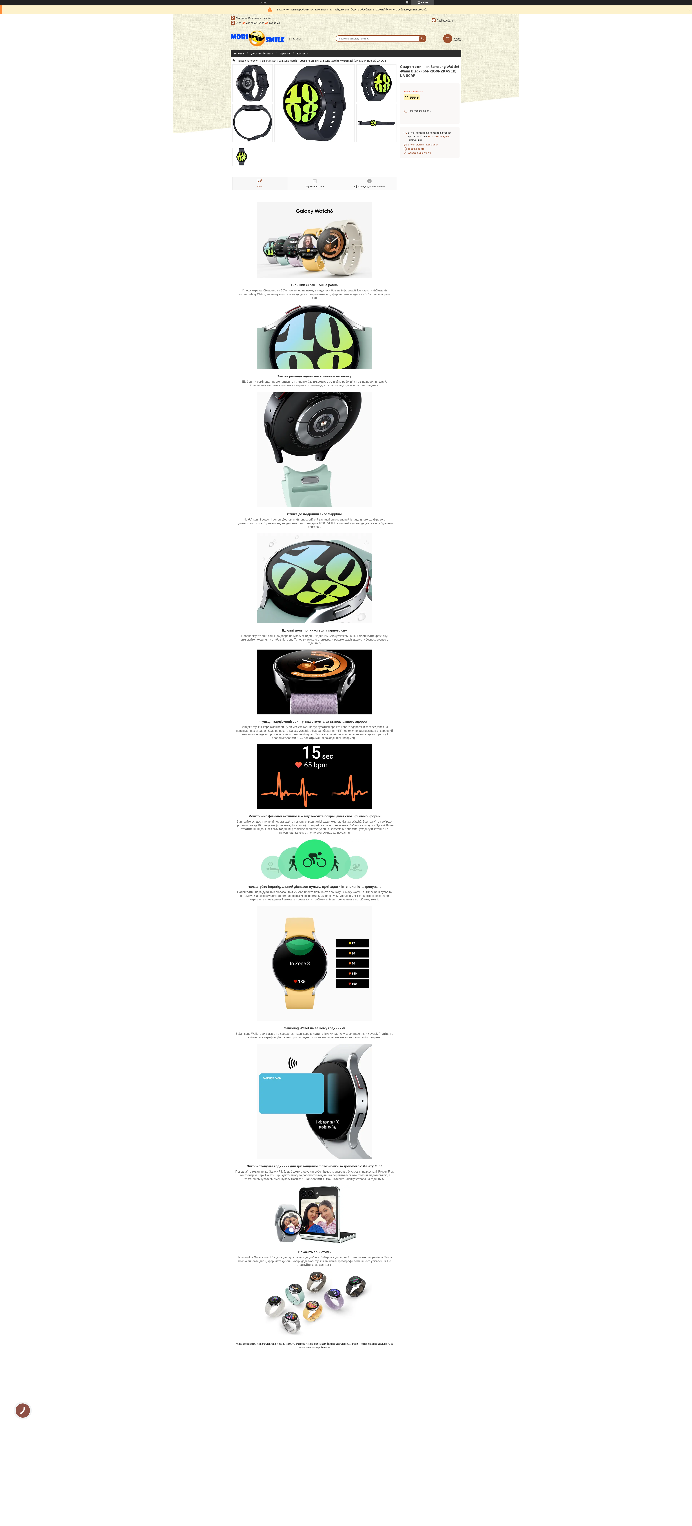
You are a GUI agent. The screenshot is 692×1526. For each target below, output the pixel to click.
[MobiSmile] (258, 38)
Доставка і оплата (262, 53)
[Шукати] (422, 38)
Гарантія (285, 53)
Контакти (302, 53)
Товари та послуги (248, 60)
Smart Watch (269, 60)
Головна (239, 53)
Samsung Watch (288, 60)
